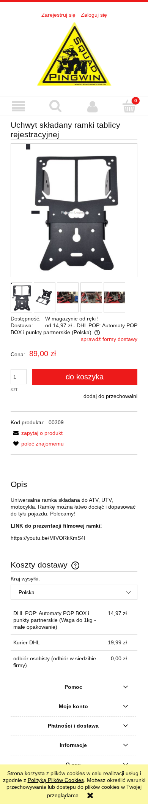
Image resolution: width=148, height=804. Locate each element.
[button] (18, 106)
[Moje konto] (92, 106)
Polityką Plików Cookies (56, 780)
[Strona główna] (74, 53)
